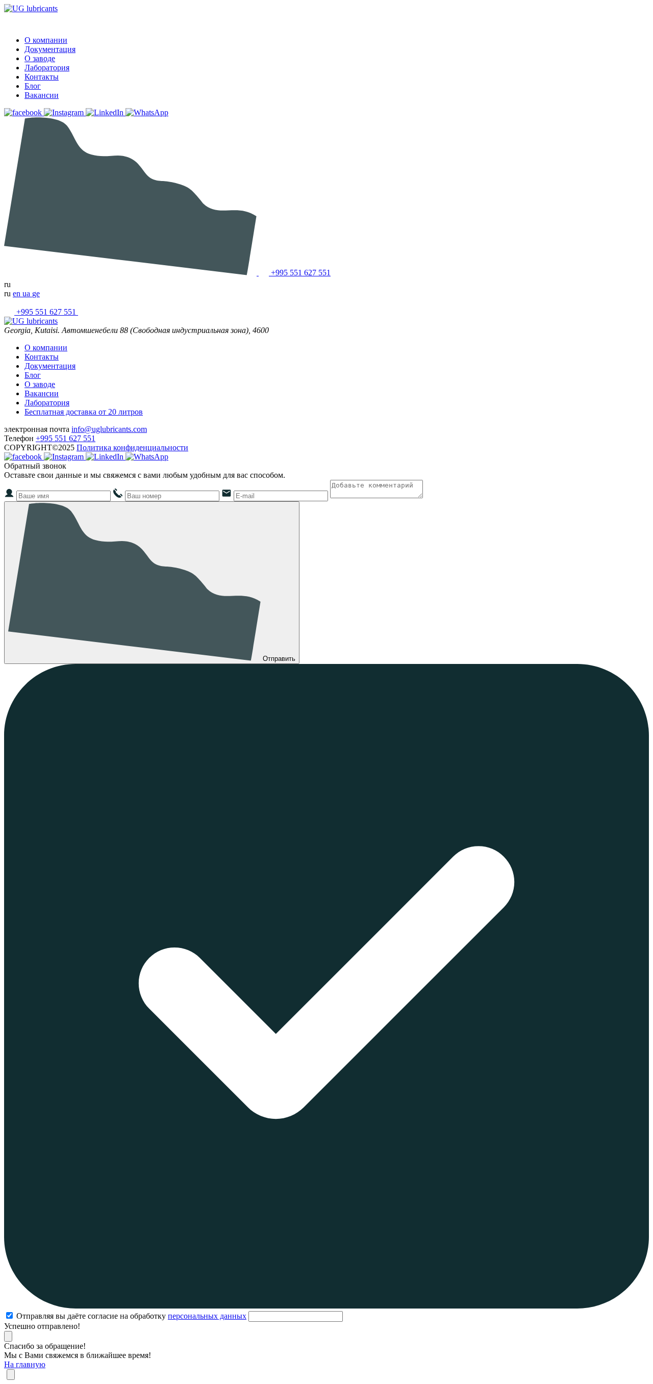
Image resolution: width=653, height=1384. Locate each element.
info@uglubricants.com (109, 429)
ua (27, 293)
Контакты (41, 76)
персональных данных (207, 1316)
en (17, 293)
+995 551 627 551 (65, 438)
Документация (50, 49)
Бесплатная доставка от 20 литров (83, 411)
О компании (45, 40)
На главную (24, 1364)
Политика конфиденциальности (132, 447)
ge (36, 293)
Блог (32, 86)
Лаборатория (46, 67)
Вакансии (41, 95)
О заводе (39, 58)
